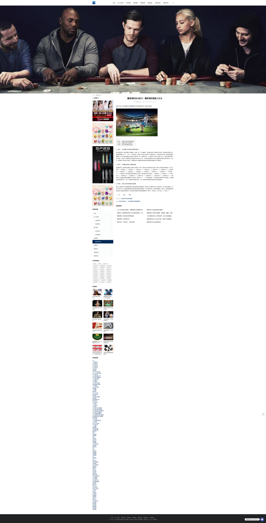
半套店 (93, 491)
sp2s (93, 360)
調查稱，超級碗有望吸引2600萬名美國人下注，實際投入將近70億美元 (130, 213)
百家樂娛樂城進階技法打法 (97, 331)
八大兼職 (94, 389)
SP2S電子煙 (95, 366)
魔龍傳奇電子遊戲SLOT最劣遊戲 (107, 297)
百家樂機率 (102, 271)
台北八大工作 (95, 392)
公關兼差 (94, 453)
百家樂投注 (102, 269)
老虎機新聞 (97, 234)
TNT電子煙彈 (95, 444)
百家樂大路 (95, 265)
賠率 (133, 106)
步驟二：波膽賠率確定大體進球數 (125, 143)
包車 (93, 433)
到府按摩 (94, 505)
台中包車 (94, 470)
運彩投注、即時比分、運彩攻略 (126, 222)
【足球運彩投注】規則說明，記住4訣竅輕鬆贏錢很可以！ (160, 216)
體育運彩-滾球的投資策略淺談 (125, 216)
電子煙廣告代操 (95, 399)
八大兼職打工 (95, 362)
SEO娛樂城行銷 (95, 476)
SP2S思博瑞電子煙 (96, 420)
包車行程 (94, 439)
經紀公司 (94, 431)
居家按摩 (94, 503)
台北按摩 (94, 489)
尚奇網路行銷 (95, 430)
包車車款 (94, 438)
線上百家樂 (109, 282)
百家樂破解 (102, 274)
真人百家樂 (120, 3)
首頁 (114, 3)
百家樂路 (103, 280)
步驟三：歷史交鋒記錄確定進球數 (125, 144)
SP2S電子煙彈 (95, 378)
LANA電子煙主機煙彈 (97, 409)
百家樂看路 (95, 274)
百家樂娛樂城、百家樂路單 (108, 331)
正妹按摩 (94, 492)
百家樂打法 (109, 267)
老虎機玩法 (97, 231)
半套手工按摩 (95, 488)
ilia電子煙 (94, 369)
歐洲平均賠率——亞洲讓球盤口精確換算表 (129, 201)
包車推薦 (94, 434)
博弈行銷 (94, 473)
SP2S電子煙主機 (96, 383)
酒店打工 (94, 498)
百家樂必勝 (102, 267)
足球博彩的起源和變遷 (126, 198)
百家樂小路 (95, 267)
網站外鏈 (94, 460)
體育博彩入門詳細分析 (123, 219)
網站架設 (94, 398)
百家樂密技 (109, 265)
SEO (93, 448)
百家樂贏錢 (109, 278)
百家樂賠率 (95, 278)
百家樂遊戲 (109, 280)
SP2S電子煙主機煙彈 (97, 412)
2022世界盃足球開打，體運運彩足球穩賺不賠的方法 (130, 210)
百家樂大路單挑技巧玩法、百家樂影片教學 (97, 353)
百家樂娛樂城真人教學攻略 (97, 308)
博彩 (117, 106)
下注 (142, 154)
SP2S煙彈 (94, 381)
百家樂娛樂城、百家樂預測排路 (108, 319)
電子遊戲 (128, 3)
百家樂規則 (109, 276)
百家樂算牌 (95, 276)
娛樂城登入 (166, 3)
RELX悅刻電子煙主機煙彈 (98, 410)
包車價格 (94, 435)
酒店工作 (94, 485)
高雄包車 (94, 466)
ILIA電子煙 (94, 363)
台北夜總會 (94, 477)
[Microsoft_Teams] (262, 519)
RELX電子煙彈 (95, 387)
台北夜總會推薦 (95, 481)
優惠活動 (150, 3)
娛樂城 (94, 263)
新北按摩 (94, 502)
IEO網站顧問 (154, 519)
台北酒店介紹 (95, 480)
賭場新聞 (143, 3)
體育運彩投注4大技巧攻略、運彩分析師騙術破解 (160, 219)
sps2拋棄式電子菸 (96, 376)
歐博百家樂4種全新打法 (97, 319)
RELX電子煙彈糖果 (96, 377)
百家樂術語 (102, 276)
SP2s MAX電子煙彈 (96, 373)
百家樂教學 (95, 271)
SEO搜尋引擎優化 (96, 396)
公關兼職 (94, 455)
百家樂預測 (95, 282)
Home (93, 95)
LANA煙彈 (94, 385)
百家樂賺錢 (102, 278)
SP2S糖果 (94, 421)
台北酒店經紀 (95, 394)
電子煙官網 (94, 417)
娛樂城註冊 (158, 3)
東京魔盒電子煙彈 (96, 384)
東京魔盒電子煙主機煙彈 (97, 416)
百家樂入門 (105, 263)
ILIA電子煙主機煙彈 (96, 413)
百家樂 (99, 263)
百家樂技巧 (95, 269)
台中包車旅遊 (95, 464)
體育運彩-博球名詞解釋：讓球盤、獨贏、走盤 (159, 213)
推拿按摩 (94, 427)
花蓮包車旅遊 (95, 462)
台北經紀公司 (95, 501)
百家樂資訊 (97, 224)
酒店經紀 (94, 391)
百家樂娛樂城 (102, 265)
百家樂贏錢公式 (96, 280)
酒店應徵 (94, 452)
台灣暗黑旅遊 (95, 428)
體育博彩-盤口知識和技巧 (154, 222)
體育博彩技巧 (138, 101)
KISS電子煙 (95, 367)
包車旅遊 (94, 441)
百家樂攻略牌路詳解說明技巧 (108, 353)
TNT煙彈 (94, 403)
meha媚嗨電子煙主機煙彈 (98, 414)
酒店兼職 (94, 388)
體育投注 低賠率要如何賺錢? (155, 210)
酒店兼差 (94, 451)
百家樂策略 (109, 274)
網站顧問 (94, 370)
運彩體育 (135, 3)
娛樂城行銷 (94, 474)
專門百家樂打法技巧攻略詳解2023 (108, 342)
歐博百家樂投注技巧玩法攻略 (108, 308)
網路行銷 (94, 395)
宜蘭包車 (94, 467)
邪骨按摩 (94, 482)
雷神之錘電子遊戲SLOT (96, 297)
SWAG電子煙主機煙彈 (97, 408)
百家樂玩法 (109, 271)
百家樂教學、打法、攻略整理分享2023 (97, 342)
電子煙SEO (94, 401)
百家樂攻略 (97, 220)
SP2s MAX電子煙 (96, 371)
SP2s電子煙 (95, 374)
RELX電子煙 (95, 364)
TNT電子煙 (94, 402)
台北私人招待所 (95, 423)
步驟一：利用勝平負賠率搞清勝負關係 (126, 141)
